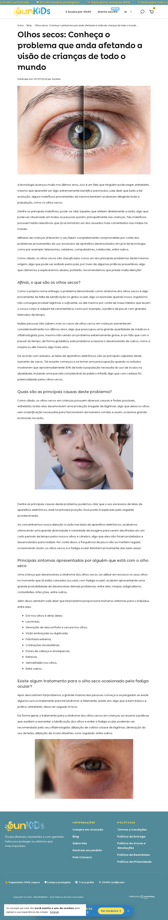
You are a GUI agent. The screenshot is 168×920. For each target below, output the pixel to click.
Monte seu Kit (108, 12)
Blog (29, 25)
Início (20, 25)
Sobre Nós (80, 843)
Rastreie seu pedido (87, 850)
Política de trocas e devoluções (131, 845)
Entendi (54, 912)
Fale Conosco (82, 857)
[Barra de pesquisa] (142, 12)
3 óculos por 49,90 (78, 12)
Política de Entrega (131, 836)
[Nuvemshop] (142, 898)
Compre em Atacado (88, 829)
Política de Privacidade (134, 861)
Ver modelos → (111, 911)
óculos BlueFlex (63, 733)
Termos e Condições (132, 829)
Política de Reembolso (133, 855)
